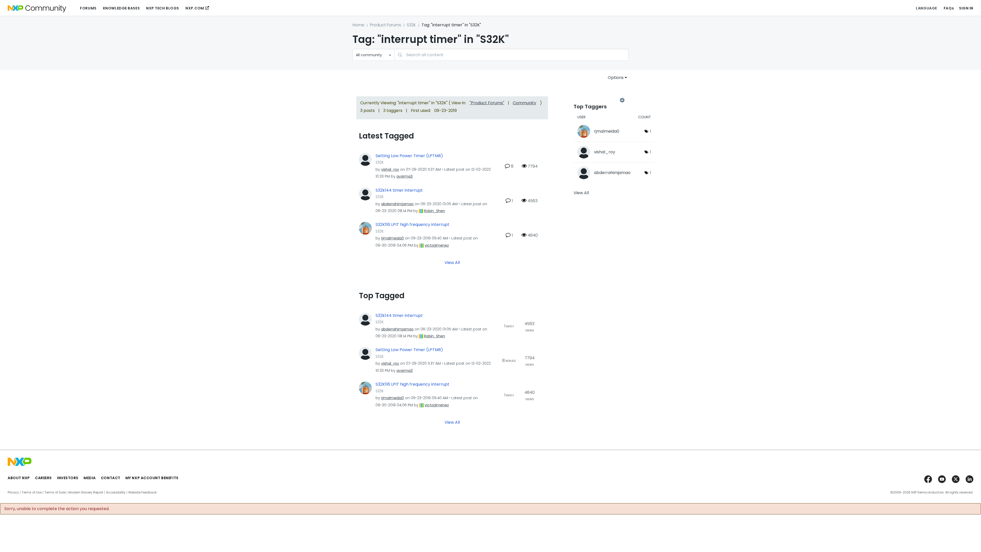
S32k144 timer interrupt (399, 190)
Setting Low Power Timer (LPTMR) (409, 156)
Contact (110, 477)
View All (452, 262)
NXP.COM (194, 8)
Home (358, 25)
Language (926, 8)
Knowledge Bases (121, 8)
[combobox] (511, 55)
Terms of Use (32, 492)
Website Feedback (142, 492)
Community (524, 103)
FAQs (949, 8)
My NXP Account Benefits (152, 477)
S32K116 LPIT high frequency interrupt (412, 224)
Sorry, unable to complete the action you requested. (56, 509)
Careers (43, 477)
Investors (67, 477)
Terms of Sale (55, 492)
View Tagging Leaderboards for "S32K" (597, 100)
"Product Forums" (487, 103)
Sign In (966, 8)
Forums (88, 8)
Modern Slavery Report (85, 492)
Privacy (13, 492)
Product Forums (385, 25)
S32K (411, 25)
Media (90, 477)
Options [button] (616, 77)
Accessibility (115, 492)
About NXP (19, 477)
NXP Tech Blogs (162, 8)
